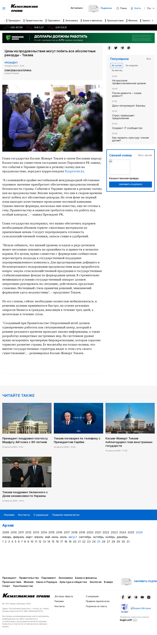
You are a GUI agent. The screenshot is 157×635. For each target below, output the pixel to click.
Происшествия (115, 20)
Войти (137, 8)
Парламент (54, 20)
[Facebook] (109, 47)
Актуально (77, 8)
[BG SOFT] (134, 618)
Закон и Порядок (46, 581)
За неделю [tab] (132, 65)
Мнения (132, 20)
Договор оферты (64, 596)
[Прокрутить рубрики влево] (4, 20)
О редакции (41, 514)
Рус (149, 8)
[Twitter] (115, 47)
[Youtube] (142, 597)
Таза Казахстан (23, 585)
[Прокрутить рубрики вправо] (152, 20)
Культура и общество (73, 581)
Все (148, 58)
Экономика (71, 20)
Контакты (24, 514)
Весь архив (145, 155)
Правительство (34, 20)
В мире (108, 581)
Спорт (6, 585)
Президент (14, 20)
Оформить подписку (130, 184)
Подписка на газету (96, 606)
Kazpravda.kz (74, 171)
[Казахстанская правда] (24, 8)
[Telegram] (122, 47)
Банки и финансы (92, 20)
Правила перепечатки (65, 514)
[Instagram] (148, 597)
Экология (95, 581)
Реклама (9, 514)
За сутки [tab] (117, 65)
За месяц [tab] (117, 70)
